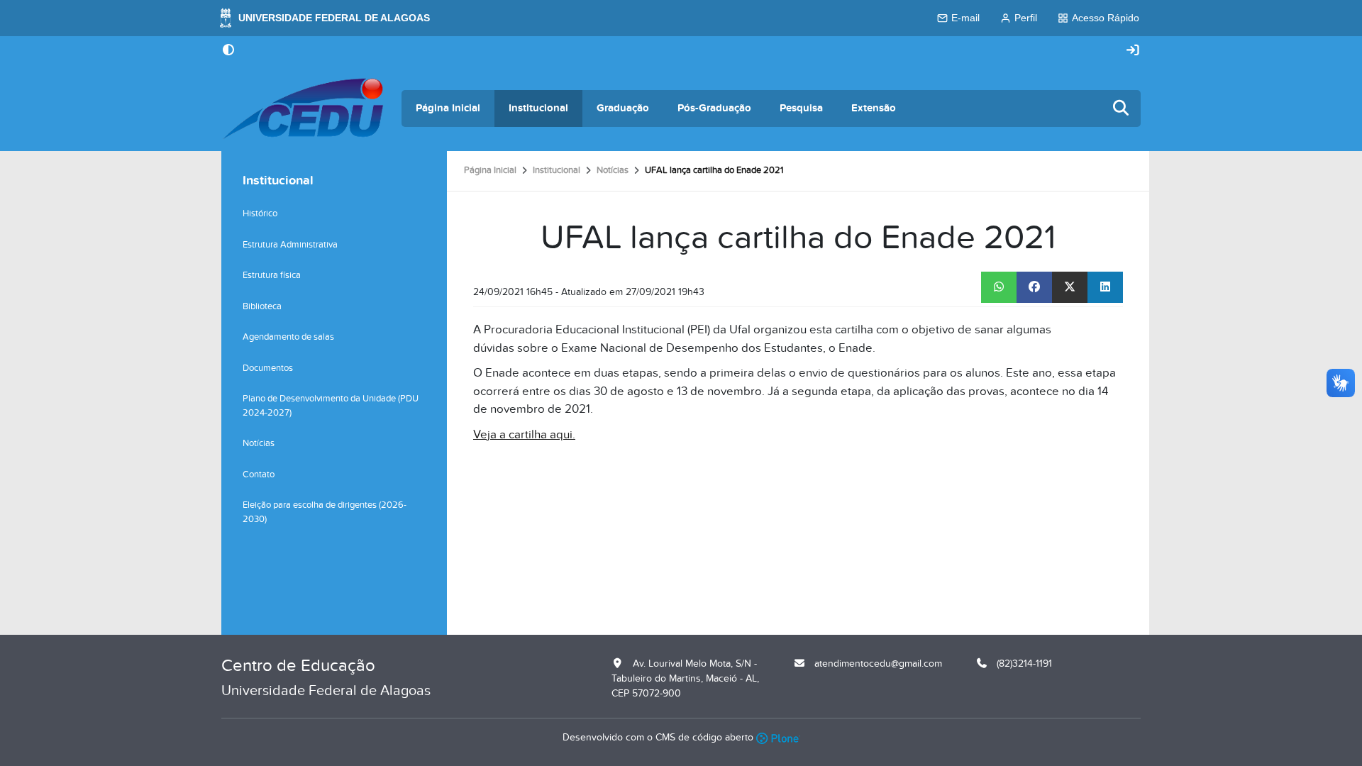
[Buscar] (1121, 108)
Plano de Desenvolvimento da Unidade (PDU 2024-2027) (331, 405)
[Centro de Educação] (302, 108)
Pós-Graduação (714, 108)
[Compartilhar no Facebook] (1034, 287)
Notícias (613, 170)
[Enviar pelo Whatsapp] (999, 287)
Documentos (268, 368)
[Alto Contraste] (228, 51)
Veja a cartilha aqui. (524, 435)
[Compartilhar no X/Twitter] (1069, 287)
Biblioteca (262, 306)
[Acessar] (1133, 50)
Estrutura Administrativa (290, 244)
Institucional (538, 108)
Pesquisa (801, 108)
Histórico (260, 213)
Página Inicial (448, 108)
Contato (259, 474)
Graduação (623, 108)
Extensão (873, 108)
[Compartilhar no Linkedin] (1105, 287)
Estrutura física (272, 275)
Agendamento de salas (288, 337)
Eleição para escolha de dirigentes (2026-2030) (324, 512)
